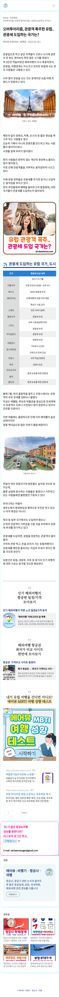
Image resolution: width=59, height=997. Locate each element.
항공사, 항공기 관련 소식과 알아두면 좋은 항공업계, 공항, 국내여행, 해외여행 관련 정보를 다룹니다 (23, 884)
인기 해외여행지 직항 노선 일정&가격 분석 (25, 610)
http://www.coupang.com (17, 790)
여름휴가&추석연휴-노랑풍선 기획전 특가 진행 (21, 774)
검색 (47, 6)
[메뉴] (54, 6)
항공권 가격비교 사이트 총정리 (19, 662)
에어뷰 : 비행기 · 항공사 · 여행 (23, 873)
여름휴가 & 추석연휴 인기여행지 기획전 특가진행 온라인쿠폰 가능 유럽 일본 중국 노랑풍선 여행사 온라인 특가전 (21, 779)
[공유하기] (11, 813)
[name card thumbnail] (49, 872)
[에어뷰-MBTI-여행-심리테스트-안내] (29, 709)
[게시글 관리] (14, 813)
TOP (53, 988)
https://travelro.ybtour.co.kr (18, 770)
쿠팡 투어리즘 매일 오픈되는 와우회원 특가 (28, 794)
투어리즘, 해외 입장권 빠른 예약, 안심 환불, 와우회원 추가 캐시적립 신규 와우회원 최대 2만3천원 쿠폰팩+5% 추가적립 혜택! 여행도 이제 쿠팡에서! (29, 799)
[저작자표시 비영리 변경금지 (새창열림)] (33, 813)
